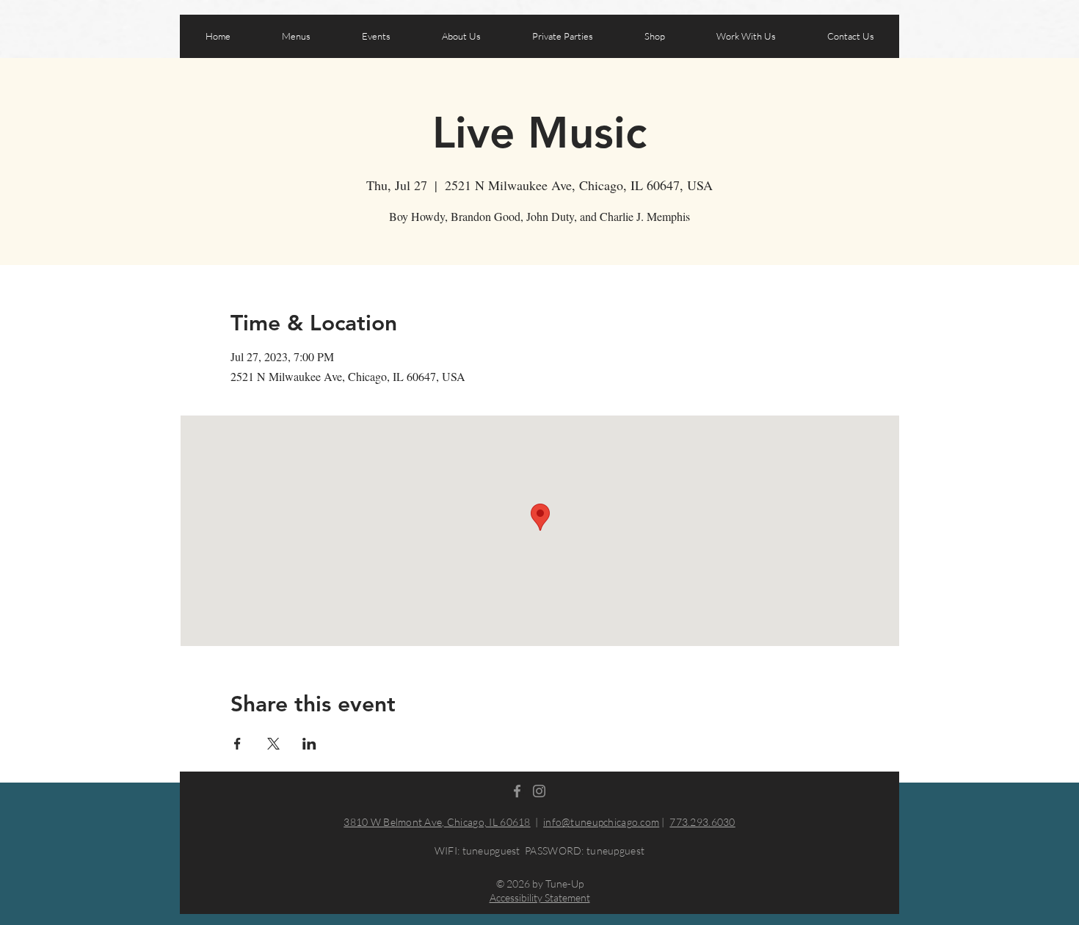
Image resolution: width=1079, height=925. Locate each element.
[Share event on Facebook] (237, 744)
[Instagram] (539, 791)
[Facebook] (517, 791)
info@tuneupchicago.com (601, 822)
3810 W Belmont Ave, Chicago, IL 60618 (437, 822)
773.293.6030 (702, 822)
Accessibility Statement (540, 897)
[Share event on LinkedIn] (309, 744)
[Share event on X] (273, 744)
